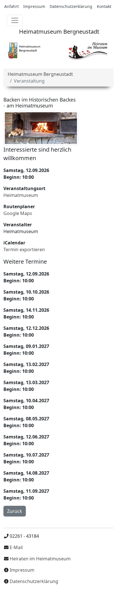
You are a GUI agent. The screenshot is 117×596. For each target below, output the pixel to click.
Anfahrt (11, 6)
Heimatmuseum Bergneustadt (58, 31)
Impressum (34, 6)
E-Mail (16, 547)
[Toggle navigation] (15, 20)
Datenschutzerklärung (71, 6)
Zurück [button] (14, 511)
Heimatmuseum (20, 195)
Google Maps (17, 213)
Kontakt (104, 6)
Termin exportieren (24, 249)
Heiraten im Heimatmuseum (40, 559)
